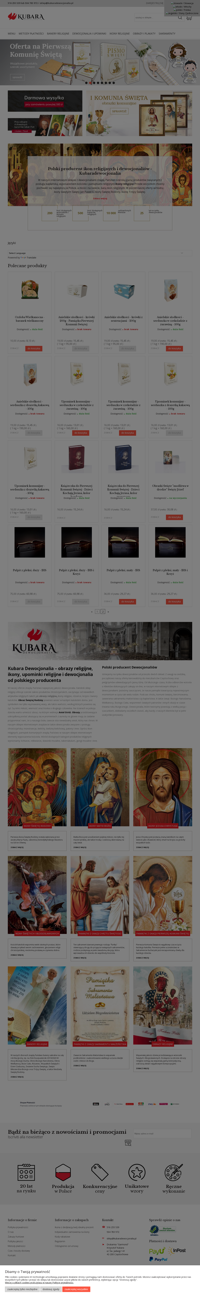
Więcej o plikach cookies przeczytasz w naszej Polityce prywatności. (39, 1282)
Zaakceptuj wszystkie (76, 1289)
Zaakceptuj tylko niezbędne (22, 1289)
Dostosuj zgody (51, 1289)
